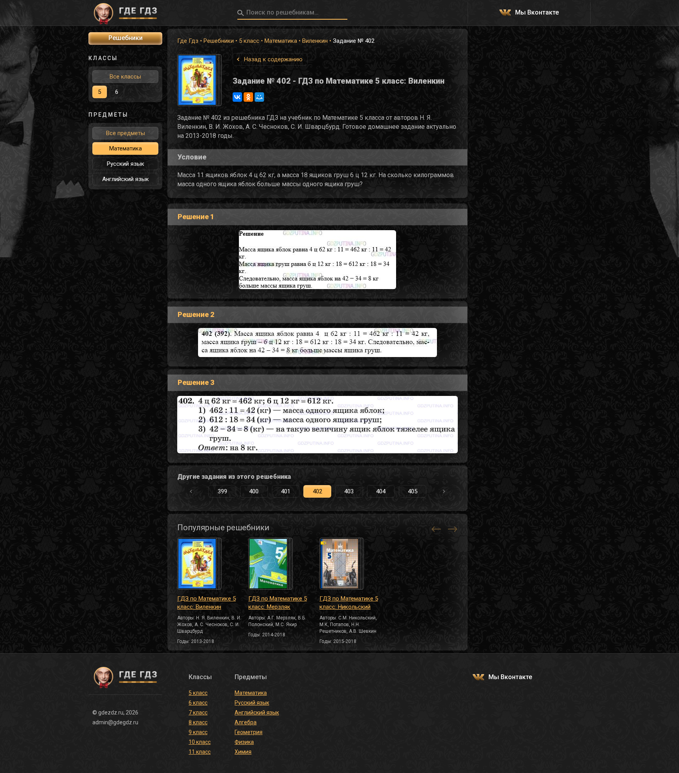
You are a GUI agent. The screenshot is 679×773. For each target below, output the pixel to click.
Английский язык (125, 179)
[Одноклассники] (248, 97)
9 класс (198, 732)
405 (412, 491)
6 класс (198, 703)
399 (222, 491)
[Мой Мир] (259, 97)
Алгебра (246, 722)
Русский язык (125, 163)
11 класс (200, 752)
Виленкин (315, 40)
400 (254, 491)
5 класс (249, 40)
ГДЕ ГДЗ (125, 13)
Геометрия (248, 732)
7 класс (198, 712)
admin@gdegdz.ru (115, 722)
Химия (243, 752)
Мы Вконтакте (537, 12)
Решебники (219, 40)
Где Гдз (187, 40)
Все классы (125, 76)
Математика (280, 40)
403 (349, 491)
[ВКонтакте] (237, 97)
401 (285, 491)
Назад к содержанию (273, 59)
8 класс (198, 722)
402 (317, 491)
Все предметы (125, 133)
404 (380, 491)
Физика (244, 742)
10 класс (200, 742)
